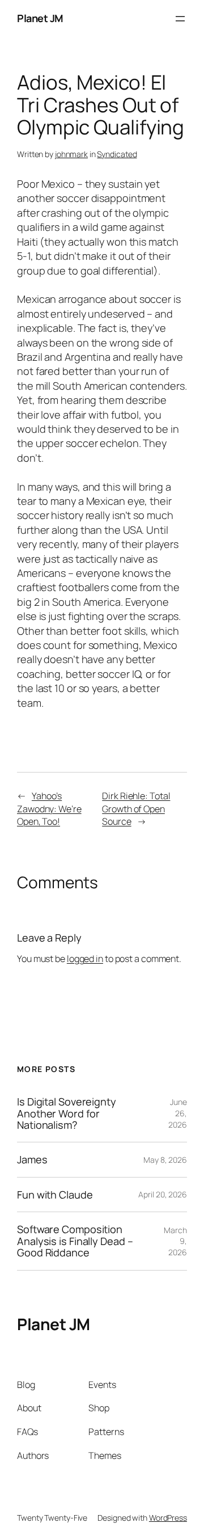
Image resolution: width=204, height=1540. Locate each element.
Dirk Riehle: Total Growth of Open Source (136, 809)
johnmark (71, 154)
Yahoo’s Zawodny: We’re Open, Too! (49, 809)
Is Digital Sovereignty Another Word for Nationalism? (66, 1113)
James (32, 1159)
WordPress (168, 1517)
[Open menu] (180, 19)
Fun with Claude (55, 1194)
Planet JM (40, 18)
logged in (85, 958)
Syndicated (117, 154)
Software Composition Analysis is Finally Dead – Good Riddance (75, 1240)
